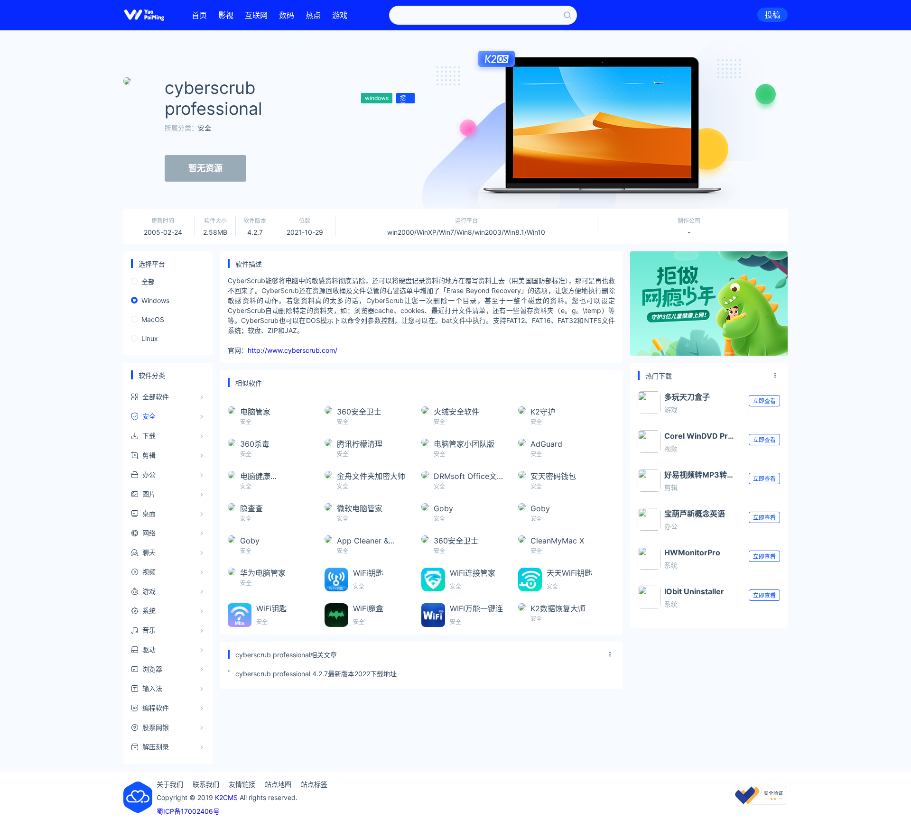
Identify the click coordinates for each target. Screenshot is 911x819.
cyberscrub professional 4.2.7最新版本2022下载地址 (316, 674)
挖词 (403, 98)
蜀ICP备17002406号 (188, 811)
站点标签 (314, 784)
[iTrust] (761, 802)
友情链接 (242, 784)
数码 (286, 15)
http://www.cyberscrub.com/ (292, 350)
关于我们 (170, 784)
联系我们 (206, 784)
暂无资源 (205, 168)
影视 (225, 15)
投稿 (772, 14)
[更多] (610, 654)
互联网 (256, 15)
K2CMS (226, 797)
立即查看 (764, 401)
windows (377, 97)
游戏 (339, 15)
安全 (204, 128)
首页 (199, 15)
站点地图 (278, 784)
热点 (313, 15)
